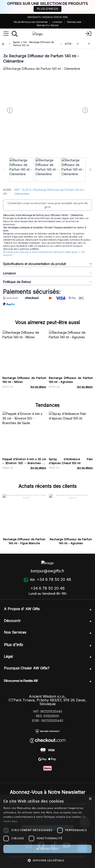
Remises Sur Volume (47, 25)
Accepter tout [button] (47, 849)
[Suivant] (88, 44)
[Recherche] (14, 34)
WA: (50, 579)
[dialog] (47, 831)
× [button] (90, 799)
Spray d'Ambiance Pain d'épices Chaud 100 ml (71, 461)
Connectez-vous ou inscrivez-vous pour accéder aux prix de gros (48, 205)
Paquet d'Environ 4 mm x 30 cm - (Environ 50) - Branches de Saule (24, 463)
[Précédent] (78, 44)
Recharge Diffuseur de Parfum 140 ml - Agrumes (71, 380)
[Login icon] (88, 34)
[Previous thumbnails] (4, 169)
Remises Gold (74, 22)
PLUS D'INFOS (47, 9)
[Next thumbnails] (90, 169)
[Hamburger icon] (6, 34)
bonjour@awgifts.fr (47, 571)
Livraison (57, 22)
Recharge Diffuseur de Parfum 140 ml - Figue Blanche (24, 541)
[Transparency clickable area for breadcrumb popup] (26, 44)
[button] (47, 860)
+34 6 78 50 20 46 (47, 588)
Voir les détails (38, 386)
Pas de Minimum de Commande (31, 22)
